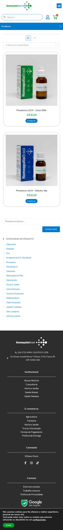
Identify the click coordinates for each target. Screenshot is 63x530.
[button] (59, 5)
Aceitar (8, 525)
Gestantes (10, 271)
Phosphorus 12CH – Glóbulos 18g (31, 190)
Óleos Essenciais (13, 302)
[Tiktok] (37, 462)
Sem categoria (12, 311)
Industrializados (13, 289)
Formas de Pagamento (31, 432)
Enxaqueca (11, 262)
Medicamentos (12, 298)
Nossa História (31, 380)
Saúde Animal (31, 392)
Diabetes (10, 249)
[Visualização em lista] (34, 37)
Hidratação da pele (14, 275)
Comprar (31, 121)
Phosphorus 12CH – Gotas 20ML (31, 110)
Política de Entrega (31, 435)
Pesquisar (51, 229)
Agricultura (31, 416)
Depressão (11, 244)
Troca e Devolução (31, 428)
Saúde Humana (31, 396)
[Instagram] (31, 462)
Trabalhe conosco (31, 490)
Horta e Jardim (31, 388)
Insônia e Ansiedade (15, 293)
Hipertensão (11, 280)
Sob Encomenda (13, 316)
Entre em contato (31, 486)
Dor (8, 253)
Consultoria (31, 384)
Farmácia (31, 420)
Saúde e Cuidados (14, 307)
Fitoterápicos (12, 267)
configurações (39, 520)
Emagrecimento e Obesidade (18, 257)
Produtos (6, 26)
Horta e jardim (12, 284)
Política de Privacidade (31, 494)
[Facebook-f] (25, 462)
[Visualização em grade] (28, 37)
